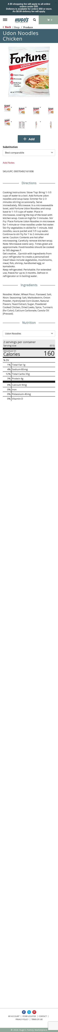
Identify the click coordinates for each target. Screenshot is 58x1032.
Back (8, 27)
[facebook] (24, 1012)
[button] (7, 107)
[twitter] (29, 1012)
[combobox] (29, 153)
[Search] (34, 18)
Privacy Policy (22, 1019)
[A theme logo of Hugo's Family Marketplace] (22, 19)
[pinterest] (34, 1012)
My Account (13, 1016)
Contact (43, 1016)
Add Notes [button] (8, 162)
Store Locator (29, 1016)
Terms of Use (37, 1019)
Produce (28, 27)
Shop (17, 27)
